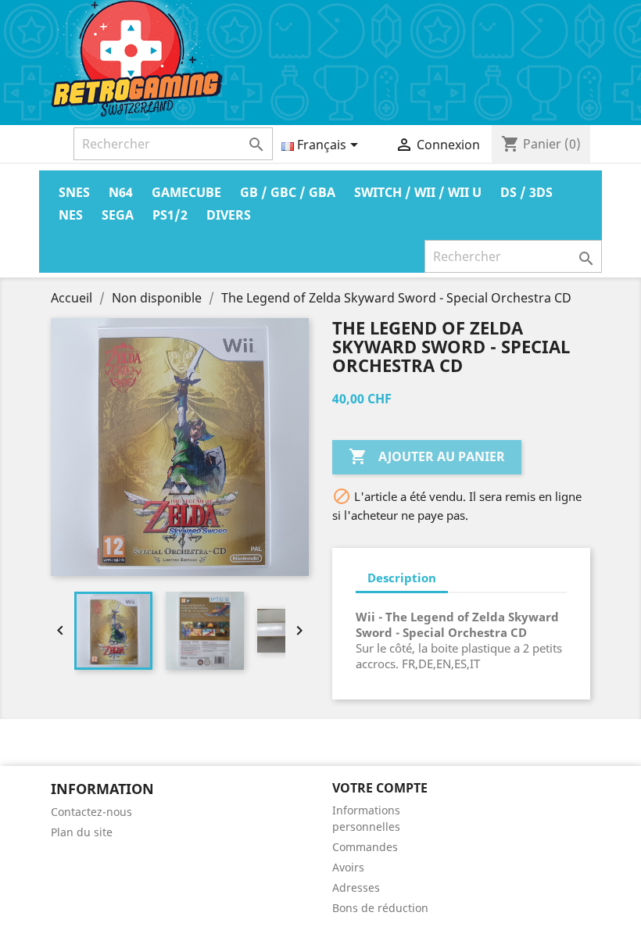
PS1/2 (170, 215)
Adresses (356, 887)
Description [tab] (401, 577)
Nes (71, 215)
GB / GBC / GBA (287, 192)
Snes (74, 192)
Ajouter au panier (427, 456)
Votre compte (380, 787)
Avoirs (348, 867)
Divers (228, 215)
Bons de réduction (380, 907)
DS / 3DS (526, 192)
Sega (118, 215)
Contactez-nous (91, 811)
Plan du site (82, 832)
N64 (121, 192)
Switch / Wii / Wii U (418, 192)
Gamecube (186, 192)
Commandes (365, 846)
